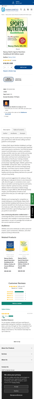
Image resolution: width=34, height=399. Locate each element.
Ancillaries (14, 133)
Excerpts (22, 133)
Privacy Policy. (16, 382)
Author (5, 133)
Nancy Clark (11, 57)
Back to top (17, 341)
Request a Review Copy (9, 71)
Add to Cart (23, 67)
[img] (5, 314)
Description (6, 130)
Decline (16, 391)
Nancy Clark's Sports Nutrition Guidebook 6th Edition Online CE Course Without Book (9, 263)
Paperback (18, 79)
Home (3, 14)
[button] (7, 60)
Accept (16, 387)
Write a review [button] (17, 303)
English (5, 5)
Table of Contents (18, 130)
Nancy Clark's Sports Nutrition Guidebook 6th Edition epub (18, 14)
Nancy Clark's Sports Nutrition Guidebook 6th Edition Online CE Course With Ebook (23, 263)
